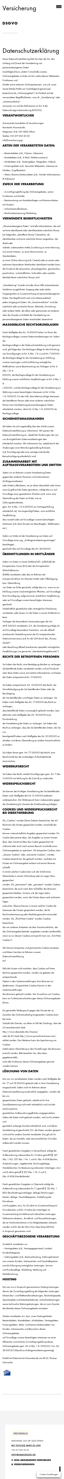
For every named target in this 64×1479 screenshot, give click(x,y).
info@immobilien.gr (23, 1454)
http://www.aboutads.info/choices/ (20, 1031)
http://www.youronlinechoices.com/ (38, 1036)
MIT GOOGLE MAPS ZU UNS (26, 1445)
